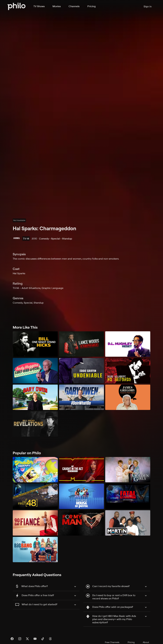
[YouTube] (35, 639)
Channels (74, 6)
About (146, 642)
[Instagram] (20, 639)
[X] (27, 639)
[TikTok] (43, 639)
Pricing (91, 6)
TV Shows (39, 6)
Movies (57, 6)
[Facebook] (12, 639)
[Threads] (50, 639)
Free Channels (112, 642)
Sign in (148, 6)
